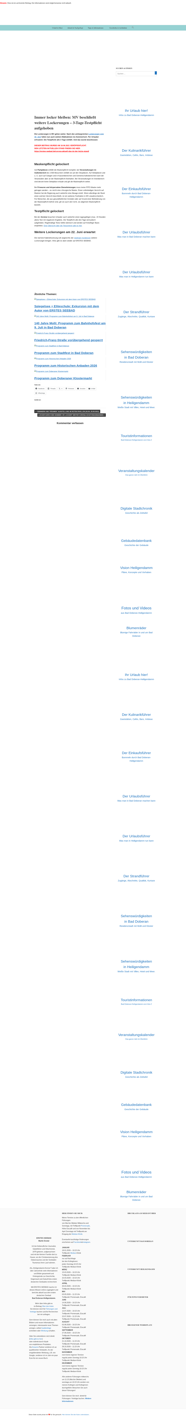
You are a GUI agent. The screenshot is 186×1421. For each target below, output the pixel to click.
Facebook (77, 1242)
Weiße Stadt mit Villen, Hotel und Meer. (136, 407)
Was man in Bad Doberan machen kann (136, 237)
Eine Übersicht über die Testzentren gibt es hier (63, 226)
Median (73, 1253)
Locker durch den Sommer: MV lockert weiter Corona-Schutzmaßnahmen (70, 415)
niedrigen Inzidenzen (82, 238)
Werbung (44, 1331)
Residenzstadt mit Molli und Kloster (136, 362)
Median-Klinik (77, 1234)
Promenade (85, 1226)
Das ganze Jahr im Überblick (136, 475)
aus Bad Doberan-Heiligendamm (136, 613)
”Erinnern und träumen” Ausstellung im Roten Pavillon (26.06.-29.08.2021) (68, 411)
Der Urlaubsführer (136, 232)
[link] (76, 1398)
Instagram (86, 1242)
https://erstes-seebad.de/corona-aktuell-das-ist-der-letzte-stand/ (61, 151)
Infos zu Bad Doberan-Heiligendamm (136, 115)
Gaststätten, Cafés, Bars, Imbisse (136, 155)
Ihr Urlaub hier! (136, 111)
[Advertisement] (93, 47)
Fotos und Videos (136, 608)
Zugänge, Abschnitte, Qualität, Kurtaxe (136, 316)
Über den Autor (47, 1306)
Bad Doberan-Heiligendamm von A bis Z (136, 440)
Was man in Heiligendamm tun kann (136, 276)
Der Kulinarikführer (136, 150)
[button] (132, 27)
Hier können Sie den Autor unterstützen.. (76, 1414)
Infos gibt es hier (36, 1339)
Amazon (35, 1347)
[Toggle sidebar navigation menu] (30, 10)
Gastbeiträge (46, 1328)
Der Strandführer (136, 312)
